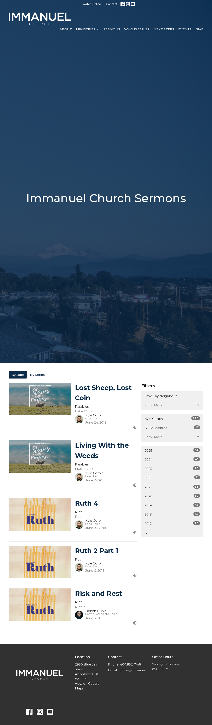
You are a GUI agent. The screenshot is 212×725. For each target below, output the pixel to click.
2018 (172, 514)
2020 (172, 496)
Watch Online (91, 4)
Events (185, 29)
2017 (172, 523)
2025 (172, 450)
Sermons (112, 29)
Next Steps (164, 29)
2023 (172, 469)
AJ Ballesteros (172, 428)
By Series (37, 375)
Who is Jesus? (136, 29)
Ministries (85, 29)
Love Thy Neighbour (161, 396)
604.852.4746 (130, 664)
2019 (172, 505)
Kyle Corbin (172, 419)
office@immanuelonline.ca (133, 670)
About (66, 29)
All (146, 533)
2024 (172, 459)
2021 (172, 487)
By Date (17, 375)
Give (199, 29)
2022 (172, 478)
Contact (111, 4)
